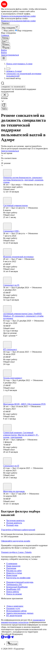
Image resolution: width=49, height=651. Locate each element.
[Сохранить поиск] (3, 105)
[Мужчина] (7, 172)
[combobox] (13, 86)
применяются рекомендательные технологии (23, 621)
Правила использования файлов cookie (18, 21)
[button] (4, 50)
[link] (5, 44)
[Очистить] (4, 95)
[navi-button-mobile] (3, 58)
